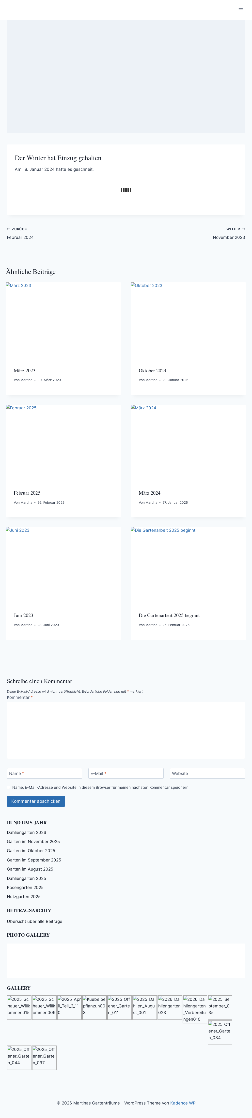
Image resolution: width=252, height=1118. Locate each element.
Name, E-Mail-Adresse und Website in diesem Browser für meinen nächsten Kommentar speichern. (100, 787)
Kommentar (20, 697)
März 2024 (149, 492)
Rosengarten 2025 (25, 887)
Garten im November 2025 (33, 841)
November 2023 (229, 233)
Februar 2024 (20, 233)
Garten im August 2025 (30, 869)
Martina (26, 380)
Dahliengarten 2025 (26, 878)
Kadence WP (183, 1103)
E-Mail (99, 773)
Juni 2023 (23, 615)
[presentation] (63, 320)
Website (180, 773)
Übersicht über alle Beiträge (34, 921)
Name (16, 773)
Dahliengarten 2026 (26, 832)
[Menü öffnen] (240, 10)
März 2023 (24, 370)
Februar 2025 (27, 492)
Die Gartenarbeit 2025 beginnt (169, 615)
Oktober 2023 (152, 370)
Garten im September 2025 (34, 860)
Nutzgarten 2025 (24, 896)
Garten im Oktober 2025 (31, 850)
